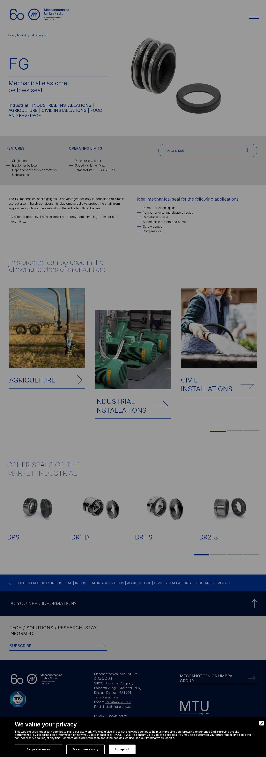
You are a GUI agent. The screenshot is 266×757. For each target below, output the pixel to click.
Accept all (122, 749)
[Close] (261, 723)
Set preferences (38, 749)
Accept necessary (85, 749)
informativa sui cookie (160, 737)
